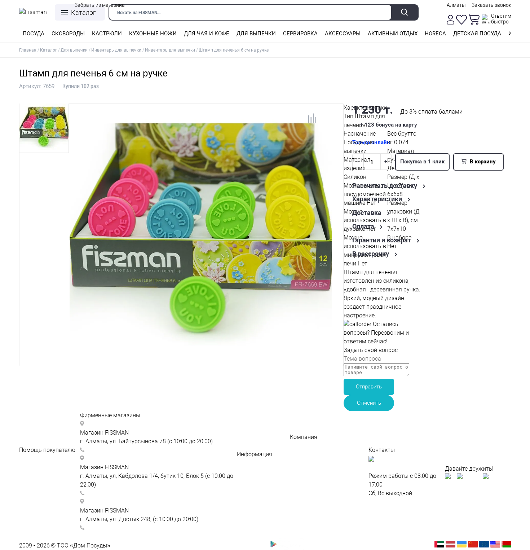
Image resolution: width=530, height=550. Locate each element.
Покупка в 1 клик (422, 161)
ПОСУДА (33, 33)
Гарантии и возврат (381, 240)
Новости (301, 454)
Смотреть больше (104, 536)
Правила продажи (314, 514)
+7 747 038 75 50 (108, 493)
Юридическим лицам (318, 480)
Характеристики (377, 199)
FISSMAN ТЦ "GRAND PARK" (121, 458)
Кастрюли (107, 33)
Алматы (456, 5)
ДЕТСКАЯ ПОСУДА (477, 33)
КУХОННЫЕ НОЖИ (153, 33)
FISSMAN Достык (108, 501)
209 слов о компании (318, 445)
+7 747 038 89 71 (108, 449)
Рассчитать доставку (384, 185)
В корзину (482, 161)
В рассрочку (370, 254)
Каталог (83, 12)
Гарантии (249, 480)
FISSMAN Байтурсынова (117, 424)
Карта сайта (385, 501)
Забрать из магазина (100, 5)
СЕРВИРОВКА (300, 33)
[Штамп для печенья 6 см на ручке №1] (201, 353)
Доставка (366, 212)
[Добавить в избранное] (327, 121)
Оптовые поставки (315, 471)
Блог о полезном (312, 462)
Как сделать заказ (44, 475)
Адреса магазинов (262, 462)
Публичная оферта (315, 506)
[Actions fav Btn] (461, 20)
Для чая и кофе (206, 33)
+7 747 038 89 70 (108, 527)
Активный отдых (393, 33)
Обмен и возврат (42, 501)
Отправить (369, 386)
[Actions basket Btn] (474, 19)
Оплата (363, 226)
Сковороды (68, 33)
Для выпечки (256, 33)
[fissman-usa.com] (495, 545)
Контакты (250, 471)
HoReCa (435, 33)
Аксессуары (343, 33)
